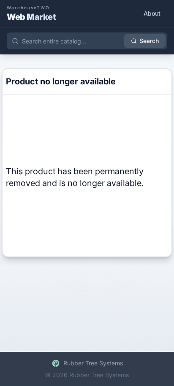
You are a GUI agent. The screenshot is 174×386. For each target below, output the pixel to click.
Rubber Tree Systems (93, 363)
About (152, 13)
